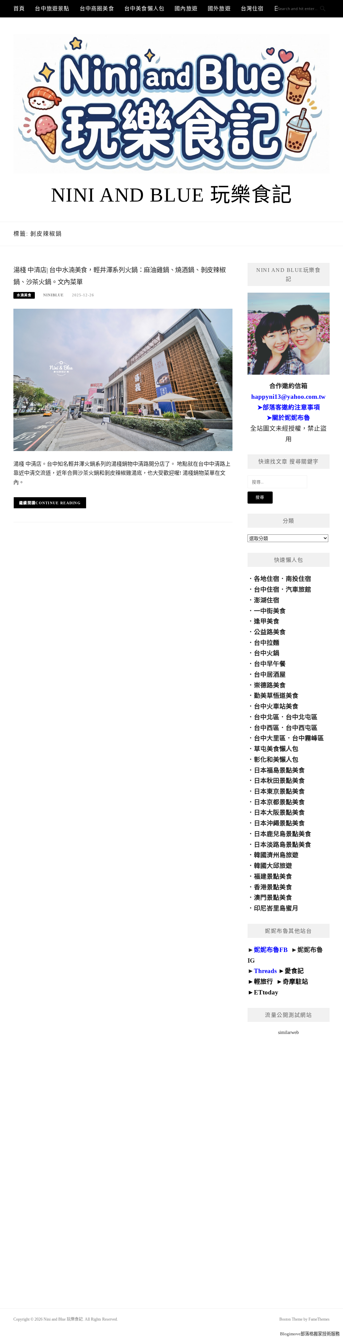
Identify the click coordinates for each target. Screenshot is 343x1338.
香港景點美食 (273, 887)
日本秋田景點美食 (279, 780)
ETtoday (266, 992)
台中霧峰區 (308, 738)
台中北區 (266, 717)
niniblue (53, 295)
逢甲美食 (266, 621)
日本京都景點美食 (279, 802)
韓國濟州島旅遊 (276, 855)
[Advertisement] (289, 1162)
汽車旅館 (298, 589)
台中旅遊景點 (52, 8)
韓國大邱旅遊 (273, 865)
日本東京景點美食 (279, 791)
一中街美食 (270, 610)
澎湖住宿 (266, 600)
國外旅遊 (219, 8)
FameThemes (319, 1319)
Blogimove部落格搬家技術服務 (310, 1333)
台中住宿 (266, 589)
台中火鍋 (266, 653)
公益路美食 (270, 632)
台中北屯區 (302, 717)
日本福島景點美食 (279, 770)
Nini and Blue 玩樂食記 (171, 195)
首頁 (19, 8)
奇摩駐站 (295, 981)
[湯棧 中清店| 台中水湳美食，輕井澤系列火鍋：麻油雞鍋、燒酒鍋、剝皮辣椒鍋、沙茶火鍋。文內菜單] (122, 379)
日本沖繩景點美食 (279, 823)
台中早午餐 (270, 663)
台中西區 (266, 727)
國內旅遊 (186, 8)
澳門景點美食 (273, 897)
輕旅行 (263, 981)
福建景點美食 (273, 876)
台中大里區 (270, 738)
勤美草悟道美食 (276, 695)
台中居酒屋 (270, 674)
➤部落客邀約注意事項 (288, 407)
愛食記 (294, 970)
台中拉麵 (266, 642)
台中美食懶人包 (144, 8)
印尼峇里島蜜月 (276, 908)
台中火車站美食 (276, 706)
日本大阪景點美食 (279, 812)
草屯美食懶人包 (276, 748)
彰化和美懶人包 (276, 759)
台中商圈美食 (97, 8)
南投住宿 (298, 578)
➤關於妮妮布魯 (288, 417)
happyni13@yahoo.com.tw (288, 396)
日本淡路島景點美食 (282, 844)
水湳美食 (24, 295)
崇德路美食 (270, 685)
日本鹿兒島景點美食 (282, 833)
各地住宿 (266, 578)
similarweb (288, 1032)
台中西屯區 (302, 727)
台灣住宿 (252, 8)
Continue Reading (58, 503)
